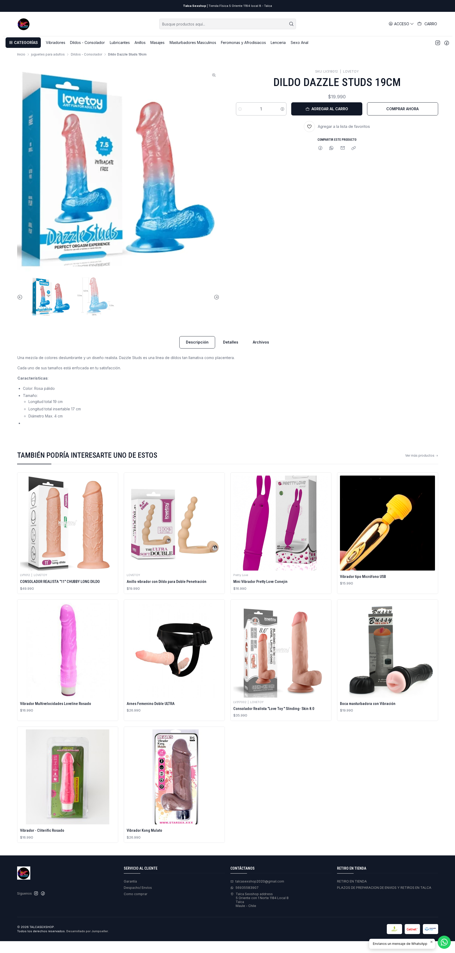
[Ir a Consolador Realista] (280, 650)
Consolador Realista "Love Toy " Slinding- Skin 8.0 (273, 708)
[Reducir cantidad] (240, 109)
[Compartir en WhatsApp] (331, 148)
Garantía (130, 881)
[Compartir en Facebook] (320, 148)
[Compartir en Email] (343, 148)
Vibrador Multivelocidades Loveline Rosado (55, 703)
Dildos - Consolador (86, 54)
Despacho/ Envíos (138, 888)
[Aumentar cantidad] (282, 109)
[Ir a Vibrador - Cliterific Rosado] (67, 776)
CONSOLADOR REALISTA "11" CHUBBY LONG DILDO (60, 581)
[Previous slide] (21, 297)
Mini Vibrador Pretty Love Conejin (260, 581)
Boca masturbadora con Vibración (367, 703)
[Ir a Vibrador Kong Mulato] (174, 776)
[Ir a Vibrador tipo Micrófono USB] (387, 523)
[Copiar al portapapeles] (354, 148)
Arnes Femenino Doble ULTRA (151, 703)
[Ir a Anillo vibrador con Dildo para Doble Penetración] (174, 523)
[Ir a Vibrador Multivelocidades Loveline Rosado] (67, 650)
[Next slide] (215, 297)
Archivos (261, 342)
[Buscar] (291, 24)
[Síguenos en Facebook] (446, 42)
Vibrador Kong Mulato (144, 830)
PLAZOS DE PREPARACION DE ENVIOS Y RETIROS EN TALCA (384, 888)
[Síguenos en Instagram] (438, 42)
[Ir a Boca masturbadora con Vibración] (387, 650)
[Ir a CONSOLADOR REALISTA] (67, 523)
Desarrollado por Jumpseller (87, 931)
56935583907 (247, 888)
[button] (23, 42)
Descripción (197, 342)
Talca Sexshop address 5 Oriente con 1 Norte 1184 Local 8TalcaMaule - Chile (262, 900)
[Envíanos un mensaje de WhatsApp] (444, 942)
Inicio (21, 54)
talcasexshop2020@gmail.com (259, 881)
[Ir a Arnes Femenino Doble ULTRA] (174, 650)
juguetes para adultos (48, 54)
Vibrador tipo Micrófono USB (363, 576)
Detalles (230, 342)
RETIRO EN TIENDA (352, 881)
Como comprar (135, 894)
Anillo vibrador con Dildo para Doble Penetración (166, 581)
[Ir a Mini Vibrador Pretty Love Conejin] (280, 523)
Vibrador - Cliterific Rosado (42, 830)
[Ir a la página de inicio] (23, 24)
